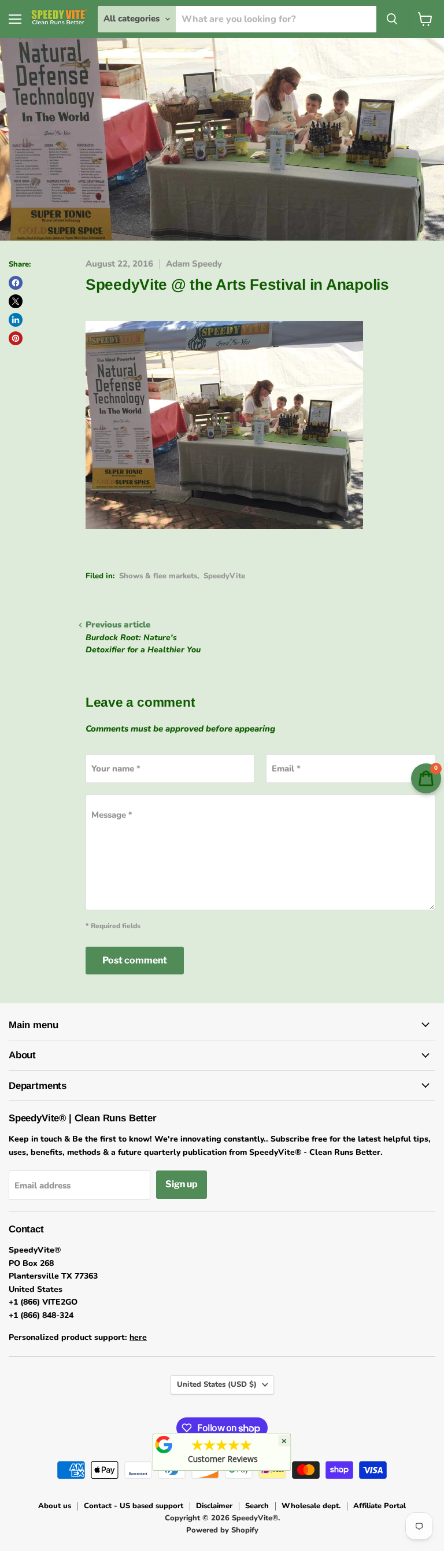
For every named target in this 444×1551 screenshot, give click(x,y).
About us (54, 1506)
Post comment (134, 960)
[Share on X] (16, 301)
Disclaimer (214, 1506)
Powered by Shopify (222, 1530)
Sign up (181, 1184)
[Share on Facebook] (16, 283)
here (138, 1337)
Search (257, 1506)
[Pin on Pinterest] (16, 338)
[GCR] (164, 1444)
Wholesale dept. (311, 1506)
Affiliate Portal (379, 1506)
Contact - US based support (133, 1506)
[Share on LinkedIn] (16, 320)
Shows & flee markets (158, 576)
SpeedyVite (224, 576)
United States (217, 1384)
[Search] (392, 19)
